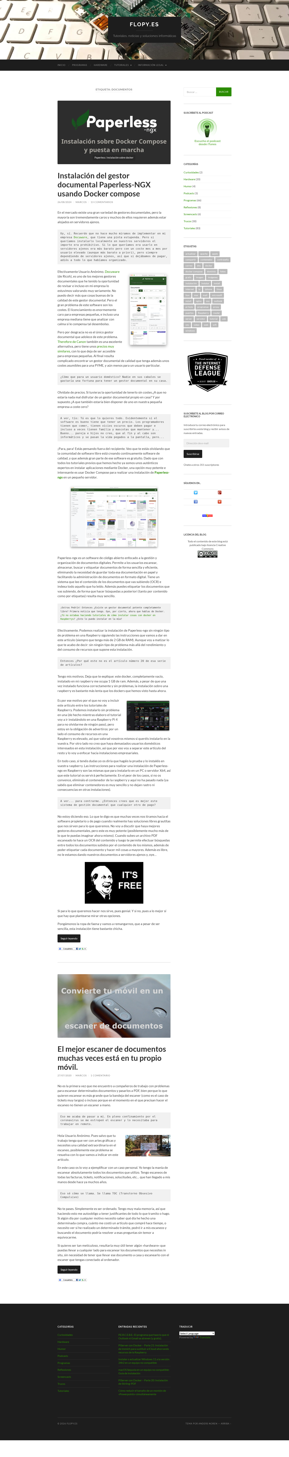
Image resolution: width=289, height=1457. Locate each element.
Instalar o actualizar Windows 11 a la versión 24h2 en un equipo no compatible (143, 1361)
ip (199, 289)
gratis (188, 277)
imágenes (213, 277)
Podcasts (189, 193)
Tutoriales (121, 65)
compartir (190, 259)
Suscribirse (193, 453)
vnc (187, 324)
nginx (199, 301)
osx (208, 301)
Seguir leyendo (69, 938)
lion (187, 295)
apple (215, 253)
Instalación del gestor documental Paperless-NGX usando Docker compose (104, 184)
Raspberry (203, 312)
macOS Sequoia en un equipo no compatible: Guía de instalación (143, 1371)
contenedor (207, 259)
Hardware (101, 65)
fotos (223, 271)
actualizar (190, 253)
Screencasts (190, 214)
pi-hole (189, 306)
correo (188, 265)
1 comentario (100, 1075)
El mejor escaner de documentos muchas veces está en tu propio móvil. (112, 1057)
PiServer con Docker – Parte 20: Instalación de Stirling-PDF (143, 1382)
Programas (79, 65)
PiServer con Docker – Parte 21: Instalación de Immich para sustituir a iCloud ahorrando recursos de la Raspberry (143, 1349)
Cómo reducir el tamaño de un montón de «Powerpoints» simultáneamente (142, 1392)
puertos (189, 312)
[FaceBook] (196, 502)
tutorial (214, 318)
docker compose (194, 271)
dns (199, 265)
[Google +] (219, 493)
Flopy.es (144, 24)
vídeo (196, 324)
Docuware (80, 237)
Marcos (81, 202)
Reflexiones (190, 207)
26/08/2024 (65, 202)
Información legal (151, 65)
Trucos (187, 221)
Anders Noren (208, 1423)
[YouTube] (219, 502)
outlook (218, 301)
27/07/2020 (65, 1075)
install (217, 283)
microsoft (217, 295)
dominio (211, 271)
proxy (216, 306)
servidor (201, 318)
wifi (215, 324)
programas (203, 306)
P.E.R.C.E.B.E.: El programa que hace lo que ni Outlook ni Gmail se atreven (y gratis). (143, 1336)
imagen (199, 277)
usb (224, 318)
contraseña (223, 259)
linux (219, 289)
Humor (188, 186)
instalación (191, 283)
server (188, 318)
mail (205, 295)
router (216, 312)
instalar (205, 283)
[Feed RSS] (207, 516)
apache (204, 253)
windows (190, 330)
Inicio (61, 65)
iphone (208, 289)
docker (208, 265)
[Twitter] (196, 493)
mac (196, 295)
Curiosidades (191, 172)
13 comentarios (102, 202)
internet (189, 289)
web (206, 324)
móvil (188, 301)
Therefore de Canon (72, 342)
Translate (205, 1337)
